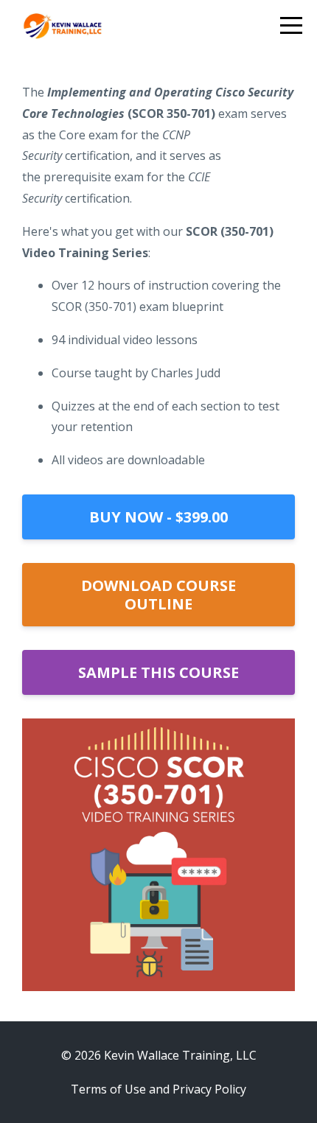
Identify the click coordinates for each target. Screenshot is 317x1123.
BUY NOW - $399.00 (158, 517)
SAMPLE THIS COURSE (158, 672)
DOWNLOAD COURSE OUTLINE (158, 595)
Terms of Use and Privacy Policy (158, 1089)
